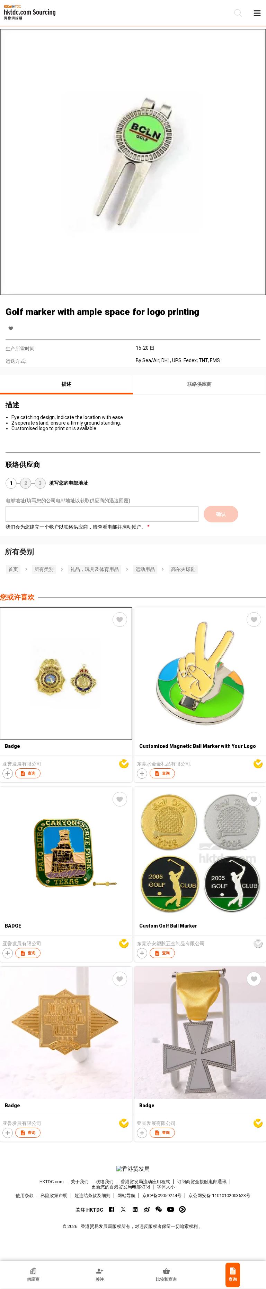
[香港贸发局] (133, 1169)
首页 (13, 569)
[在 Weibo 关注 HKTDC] (147, 1209)
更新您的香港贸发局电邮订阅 (120, 1186)
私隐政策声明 (54, 1195)
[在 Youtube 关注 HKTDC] (170, 1209)
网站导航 (126, 1195)
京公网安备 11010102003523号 (219, 1195)
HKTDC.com (51, 1181)
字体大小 (166, 1186)
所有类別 (44, 569)
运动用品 (145, 569)
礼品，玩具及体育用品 (94, 569)
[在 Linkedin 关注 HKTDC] (135, 1209)
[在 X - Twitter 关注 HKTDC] (123, 1209)
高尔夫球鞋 (183, 569)
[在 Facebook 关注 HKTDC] (111, 1209)
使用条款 (25, 1195)
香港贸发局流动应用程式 (145, 1181)
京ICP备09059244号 (161, 1195)
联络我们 (105, 1181)
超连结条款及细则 (92, 1195)
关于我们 (80, 1181)
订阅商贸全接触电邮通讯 (202, 1181)
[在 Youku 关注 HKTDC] (182, 1209)
